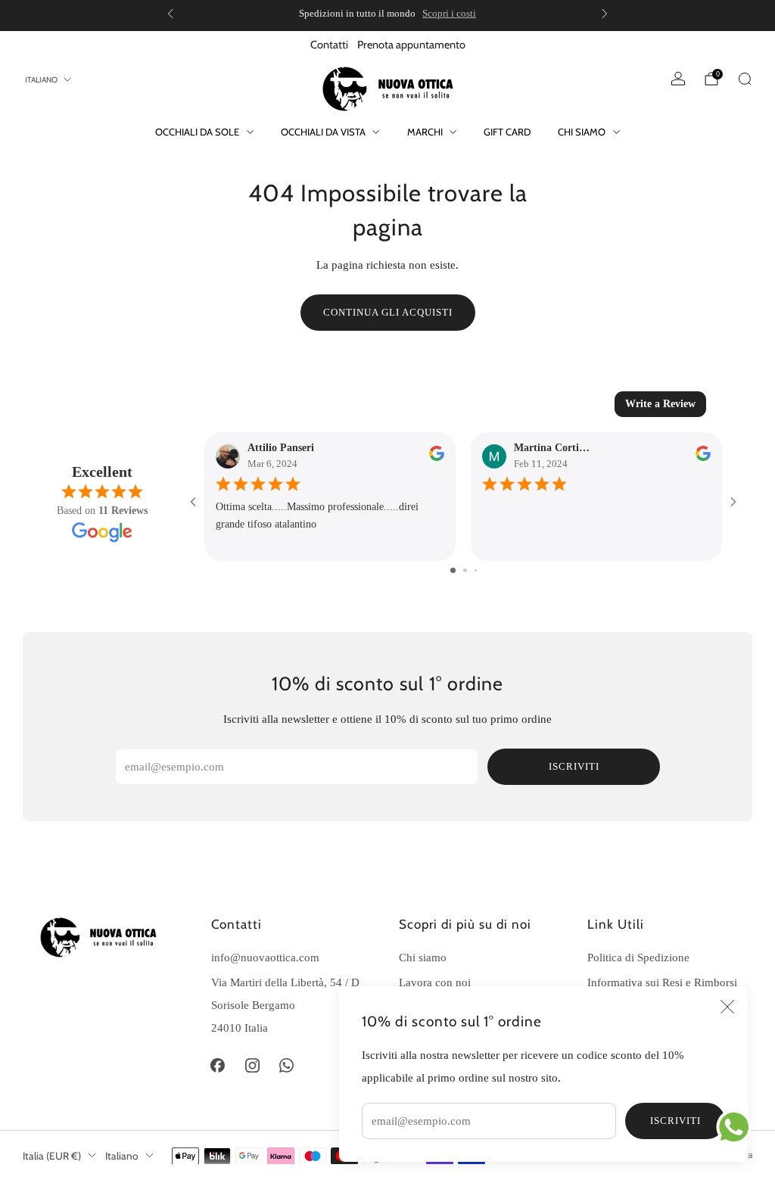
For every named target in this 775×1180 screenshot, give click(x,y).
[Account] (678, 78)
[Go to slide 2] (465, 570)
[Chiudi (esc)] (727, 1006)
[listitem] (387, 13)
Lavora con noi (435, 982)
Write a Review (660, 403)
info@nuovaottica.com (265, 957)
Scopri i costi (449, 13)
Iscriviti (675, 1120)
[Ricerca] (744, 78)
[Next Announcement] (605, 13)
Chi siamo (581, 132)
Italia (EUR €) (52, 1156)
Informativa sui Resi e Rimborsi (662, 982)
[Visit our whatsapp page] (286, 1065)
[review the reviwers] (436, 457)
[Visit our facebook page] (218, 1065)
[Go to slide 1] (453, 570)
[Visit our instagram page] (252, 1065)
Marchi (425, 132)
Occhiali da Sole (197, 132)
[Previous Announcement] (170, 13)
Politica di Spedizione (638, 957)
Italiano (41, 80)
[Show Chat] (737, 1127)
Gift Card (507, 132)
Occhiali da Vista (323, 132)
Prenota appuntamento (411, 44)
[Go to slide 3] (476, 570)
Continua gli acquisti (388, 312)
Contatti (329, 44)
